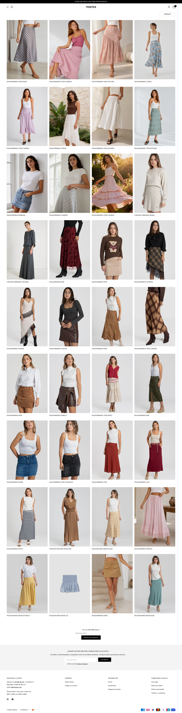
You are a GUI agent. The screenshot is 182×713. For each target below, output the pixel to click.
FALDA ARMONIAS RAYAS (15, 549)
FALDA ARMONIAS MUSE (100, 615)
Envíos (110, 682)
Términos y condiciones (158, 693)
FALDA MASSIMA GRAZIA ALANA (102, 549)
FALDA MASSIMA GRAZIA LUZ (58, 615)
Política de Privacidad (82, 664)
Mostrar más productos (91, 637)
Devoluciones (112, 685)
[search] (12, 7)
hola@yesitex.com (16, 687)
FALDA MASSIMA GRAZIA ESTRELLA (18, 615)
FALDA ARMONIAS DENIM (15, 482)
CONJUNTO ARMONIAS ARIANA (144, 215)
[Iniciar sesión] (169, 7)
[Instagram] (8, 699)
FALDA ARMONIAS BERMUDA (16, 215)
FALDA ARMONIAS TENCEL (57, 148)
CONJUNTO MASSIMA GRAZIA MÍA (60, 549)
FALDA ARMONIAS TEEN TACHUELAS (61, 482)
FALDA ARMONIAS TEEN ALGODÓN (103, 148)
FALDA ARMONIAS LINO (99, 482)
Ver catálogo (8, 7)
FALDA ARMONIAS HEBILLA (58, 415)
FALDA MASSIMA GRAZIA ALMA (144, 615)
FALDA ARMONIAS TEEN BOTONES (145, 148)
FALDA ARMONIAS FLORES (143, 81)
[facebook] (12, 699)
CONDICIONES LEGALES (159, 678)
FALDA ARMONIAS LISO (141, 482)
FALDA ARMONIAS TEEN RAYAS (17, 81)
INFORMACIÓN (113, 678)
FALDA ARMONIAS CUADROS (58, 215)
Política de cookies (157, 685)
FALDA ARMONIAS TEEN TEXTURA (103, 81)
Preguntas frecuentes (114, 689)
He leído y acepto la (77, 664)
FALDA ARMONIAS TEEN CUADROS (60, 81)
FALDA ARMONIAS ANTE (99, 282)
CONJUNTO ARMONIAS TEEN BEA (18, 282)
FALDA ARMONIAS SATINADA (143, 282)
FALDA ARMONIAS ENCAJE (15, 348)
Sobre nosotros (69, 682)
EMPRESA (68, 678)
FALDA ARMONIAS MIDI (56, 282)
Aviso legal (154, 682)
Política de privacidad (157, 689)
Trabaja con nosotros (71, 685)
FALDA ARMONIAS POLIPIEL (58, 348)
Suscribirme (104, 659)
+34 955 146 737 (19, 682)
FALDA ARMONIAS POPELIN (143, 549)
